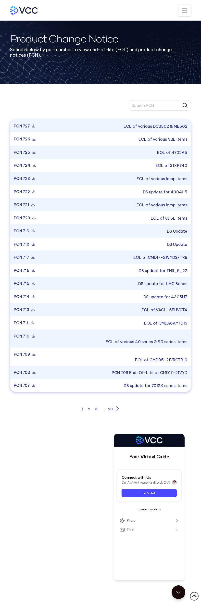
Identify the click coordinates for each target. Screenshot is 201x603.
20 (110, 409)
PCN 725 (22, 152)
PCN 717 (22, 257)
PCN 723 (22, 178)
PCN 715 (22, 283)
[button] (184, 10)
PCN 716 (22, 270)
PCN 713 (22, 310)
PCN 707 (22, 385)
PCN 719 (22, 231)
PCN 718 (22, 244)
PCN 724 (22, 165)
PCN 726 (22, 139)
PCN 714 (22, 297)
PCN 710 (22, 336)
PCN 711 (21, 323)
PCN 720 (22, 218)
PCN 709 (22, 354)
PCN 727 (22, 126)
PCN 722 (22, 192)
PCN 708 (22, 372)
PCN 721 (22, 205)
